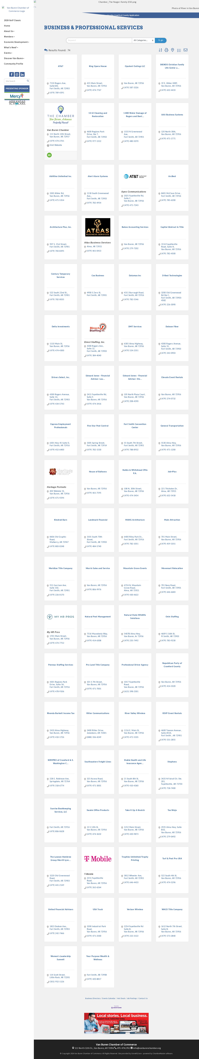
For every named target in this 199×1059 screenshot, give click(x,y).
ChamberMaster (159, 1053)
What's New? (10, 47)
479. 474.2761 (123, 1048)
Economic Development (16, 42)
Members (8, 36)
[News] (49, 157)
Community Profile (13, 63)
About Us (8, 31)
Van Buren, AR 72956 (94, 1048)
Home (7, 25)
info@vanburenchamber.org (147, 1048)
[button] (46, 50)
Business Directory (92, 998)
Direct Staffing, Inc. (94, 342)
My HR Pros (53, 632)
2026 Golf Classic (12, 20)
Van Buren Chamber (58, 130)
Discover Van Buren (13, 58)
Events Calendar (108, 998)
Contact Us (143, 998)
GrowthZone (136, 1053)
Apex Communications (133, 192)
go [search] (162, 40)
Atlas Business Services (97, 242)
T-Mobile (88, 874)
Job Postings (132, 998)
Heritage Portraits (56, 487)
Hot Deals (121, 998)
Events (7, 52)
